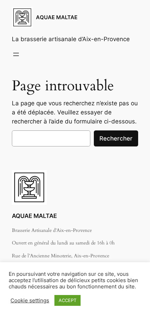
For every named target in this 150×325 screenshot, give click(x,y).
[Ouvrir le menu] (16, 54)
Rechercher (116, 138)
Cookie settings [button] (29, 300)
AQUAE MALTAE (56, 17)
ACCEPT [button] (67, 300)
